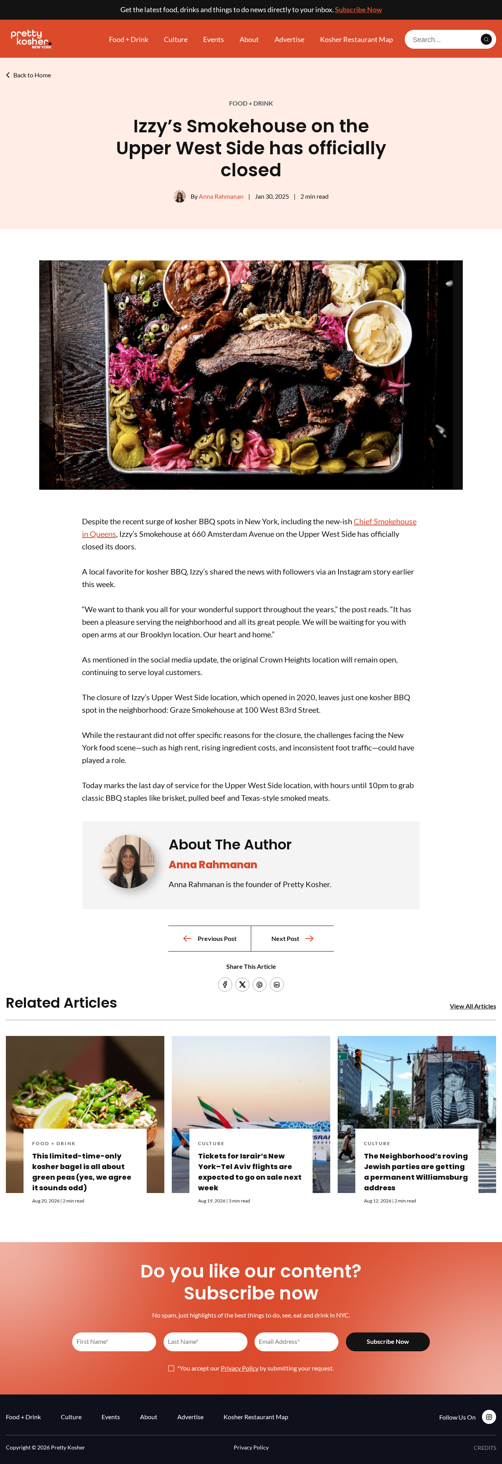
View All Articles (473, 1006)
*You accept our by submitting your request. (255, 1368)
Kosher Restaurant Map (356, 39)
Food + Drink (128, 39)
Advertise (289, 39)
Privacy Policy (239, 1368)
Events (213, 39)
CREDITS (485, 1447)
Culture (175, 39)
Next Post (285, 938)
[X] (242, 984)
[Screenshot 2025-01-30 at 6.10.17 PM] (251, 487)
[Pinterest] (260, 984)
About (249, 39)
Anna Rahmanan (221, 196)
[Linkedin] (277, 984)
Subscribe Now (358, 9)
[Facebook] (225, 984)
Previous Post (217, 938)
